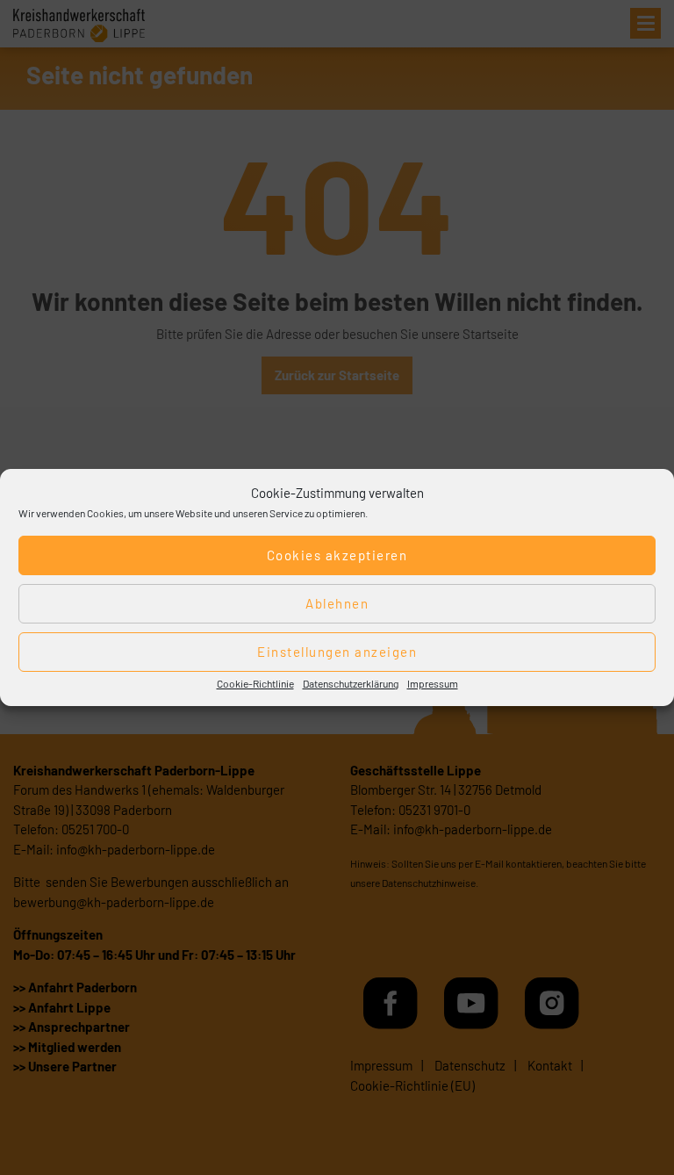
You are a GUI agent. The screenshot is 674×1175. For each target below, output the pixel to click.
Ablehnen (337, 603)
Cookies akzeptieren (337, 555)
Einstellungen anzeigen (337, 652)
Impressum (432, 683)
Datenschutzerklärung (350, 683)
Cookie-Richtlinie (255, 683)
